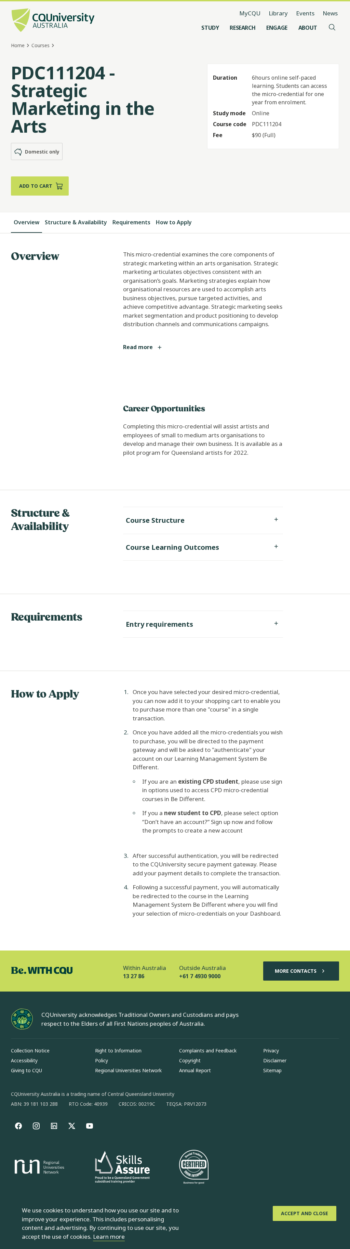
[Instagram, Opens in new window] (36, 1125)
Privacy (271, 1050)
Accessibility (24, 1060)
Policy (101, 1060)
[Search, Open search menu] (332, 28)
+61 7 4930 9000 (199, 976)
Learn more (109, 1236)
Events (305, 13)
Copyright (190, 1060)
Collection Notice (30, 1050)
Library (278, 13)
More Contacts (296, 971)
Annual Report (195, 1070)
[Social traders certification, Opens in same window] (193, 1167)
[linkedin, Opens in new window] (54, 1125)
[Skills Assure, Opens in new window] (122, 1168)
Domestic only (42, 151)
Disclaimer (274, 1060)
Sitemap (272, 1070)
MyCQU (249, 13)
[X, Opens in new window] (71, 1125)
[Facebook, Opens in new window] (18, 1125)
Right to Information (118, 1050)
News (330, 13)
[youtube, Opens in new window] (89, 1125)
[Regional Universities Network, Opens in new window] (38, 1167)
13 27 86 (133, 976)
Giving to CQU (26, 1070)
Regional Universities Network (128, 1070)
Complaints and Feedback (208, 1050)
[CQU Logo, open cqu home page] (53, 21)
